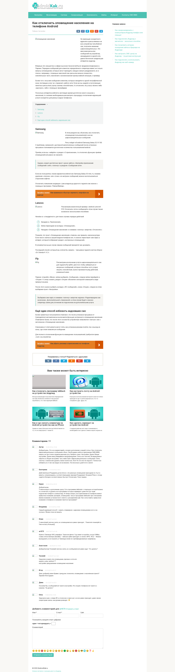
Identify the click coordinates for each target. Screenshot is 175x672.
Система (64, 15)
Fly (38, 116)
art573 (63, 609)
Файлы (104, 15)
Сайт (82, 613)
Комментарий (37, 627)
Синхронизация (77, 15)
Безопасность (92, 15)
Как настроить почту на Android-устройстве (85, 392)
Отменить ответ (72, 609)
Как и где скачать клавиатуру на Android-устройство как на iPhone (48, 424)
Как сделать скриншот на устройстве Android (82, 424)
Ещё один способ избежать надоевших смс (53, 120)
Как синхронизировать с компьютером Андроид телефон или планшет (129, 32)
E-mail (59, 613)
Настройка (38, 15)
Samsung (40, 109)
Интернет (114, 15)
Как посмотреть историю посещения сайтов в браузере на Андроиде (127, 47)
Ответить (44, 465)
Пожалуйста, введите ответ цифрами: (46, 620)
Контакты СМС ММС (129, 15)
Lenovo (40, 113)
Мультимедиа (51, 15)
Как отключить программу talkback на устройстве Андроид (48, 392)
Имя (34, 613)
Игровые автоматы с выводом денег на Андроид (46, 671)
